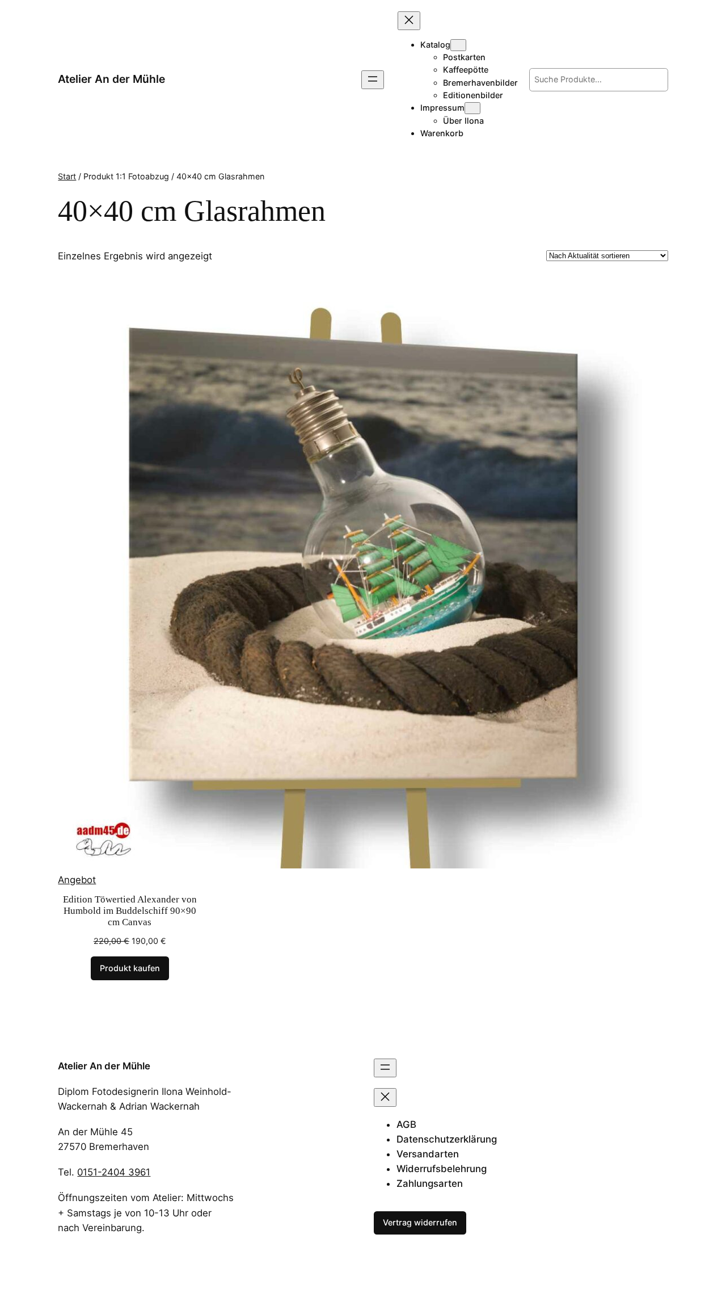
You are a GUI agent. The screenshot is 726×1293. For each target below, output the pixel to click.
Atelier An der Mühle (111, 79)
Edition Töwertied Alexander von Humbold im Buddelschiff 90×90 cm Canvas (130, 910)
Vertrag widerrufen (420, 1222)
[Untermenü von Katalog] (458, 45)
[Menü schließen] (409, 20)
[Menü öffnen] (372, 79)
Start (67, 176)
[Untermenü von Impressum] (472, 108)
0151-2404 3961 (113, 1172)
